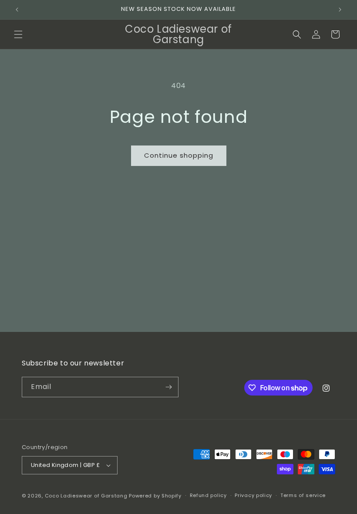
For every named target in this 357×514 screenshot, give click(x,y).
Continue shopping (178, 155)
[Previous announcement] (17, 9)
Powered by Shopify (155, 495)
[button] (18, 34)
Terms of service (303, 495)
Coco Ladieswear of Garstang (86, 495)
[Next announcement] (340, 9)
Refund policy (208, 495)
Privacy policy (253, 495)
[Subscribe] (168, 387)
